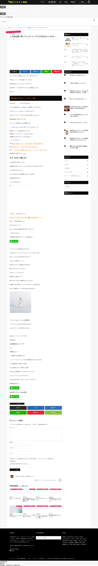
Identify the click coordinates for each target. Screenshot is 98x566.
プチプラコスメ (83, 538)
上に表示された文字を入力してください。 (19, 463)
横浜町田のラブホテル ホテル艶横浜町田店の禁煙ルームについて (79, 131)
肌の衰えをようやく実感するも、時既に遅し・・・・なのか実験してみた (79, 64)
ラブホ (85, 540)
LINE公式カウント (14, 383)
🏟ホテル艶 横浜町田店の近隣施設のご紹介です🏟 (78, 147)
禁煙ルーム (79, 544)
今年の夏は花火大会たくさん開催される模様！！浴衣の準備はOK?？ (79, 51)
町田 (71, 544)
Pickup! (64, 536)
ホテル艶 (70, 540)
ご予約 (82, 2)
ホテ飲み (75, 540)
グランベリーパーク (66, 538)
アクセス (66, 2)
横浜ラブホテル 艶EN (61, 558)
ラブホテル (65, 542)
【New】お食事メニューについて (79, 44)
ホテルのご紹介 (68, 172)
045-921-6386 (14, 549)
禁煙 (74, 544)
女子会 (80, 542)
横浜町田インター (66, 544)
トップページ (42, 2)
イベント (66, 160)
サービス (77, 538)
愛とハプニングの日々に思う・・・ (78, 98)
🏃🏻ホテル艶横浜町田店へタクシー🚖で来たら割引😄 (79, 115)
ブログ (60, 2)
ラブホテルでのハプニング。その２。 (79, 57)
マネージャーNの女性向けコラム (17, 403)
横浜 (84, 542)
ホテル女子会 (65, 540)
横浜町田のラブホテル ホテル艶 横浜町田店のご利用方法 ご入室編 (79, 91)
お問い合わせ (73, 2)
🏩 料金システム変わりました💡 (79, 38)
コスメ (73, 538)
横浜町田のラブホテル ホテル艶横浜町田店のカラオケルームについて (79, 139)
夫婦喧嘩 (76, 542)
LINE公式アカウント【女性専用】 (18, 392)
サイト (11, 453)
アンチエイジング (70, 536)
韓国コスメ (84, 544)
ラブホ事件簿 (70, 542)
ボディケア (80, 540)
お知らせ (66, 164)
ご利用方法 (67, 168)
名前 (11, 442)
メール (12, 447)
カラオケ (81, 536)
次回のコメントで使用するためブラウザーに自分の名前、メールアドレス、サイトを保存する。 (32, 458)
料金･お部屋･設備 (52, 2)
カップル (76, 536)
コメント (12, 427)
